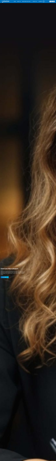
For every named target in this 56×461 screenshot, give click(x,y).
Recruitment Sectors (26, 1)
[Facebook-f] (50, 1)
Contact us (35, 1)
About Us (19, 1)
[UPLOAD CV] (43, 1)
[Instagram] (52, 1)
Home (15, 1)
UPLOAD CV (40, 1)
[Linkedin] (54, 1)
